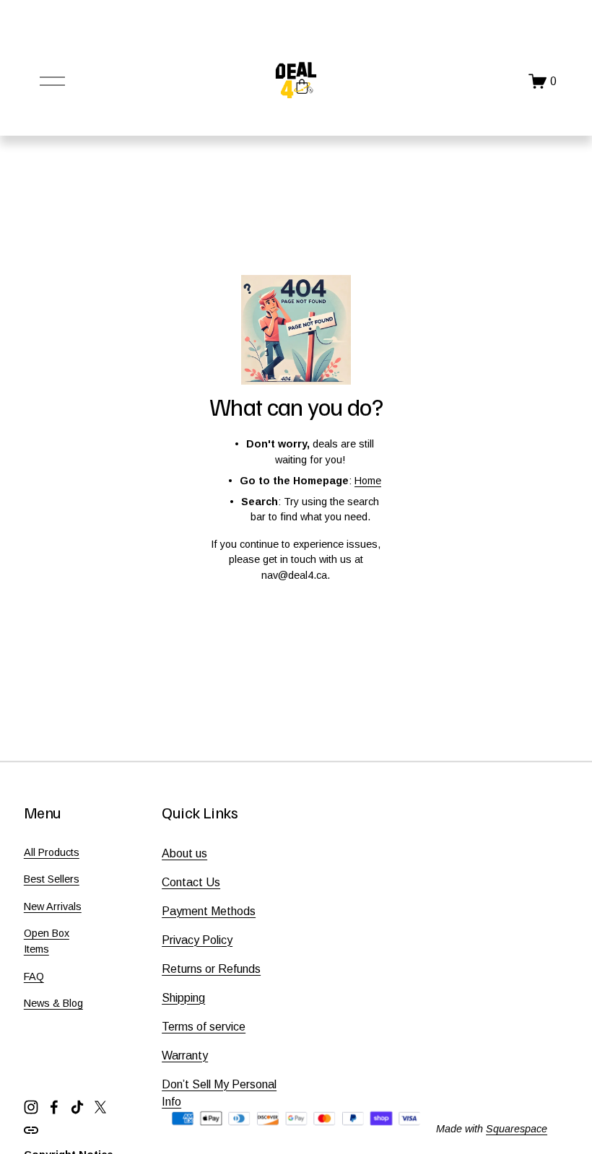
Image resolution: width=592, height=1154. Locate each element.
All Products (51, 852)
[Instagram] (31, 1107)
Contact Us (191, 882)
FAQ (34, 976)
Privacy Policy (197, 940)
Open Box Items (46, 941)
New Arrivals (53, 906)
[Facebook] (54, 1107)
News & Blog (53, 1003)
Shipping (183, 998)
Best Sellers (51, 879)
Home (367, 480)
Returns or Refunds (211, 969)
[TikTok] (77, 1107)
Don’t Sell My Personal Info (219, 1093)
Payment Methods (209, 911)
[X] (100, 1107)
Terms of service (203, 1026)
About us (184, 853)
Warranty (185, 1055)
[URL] (31, 1130)
